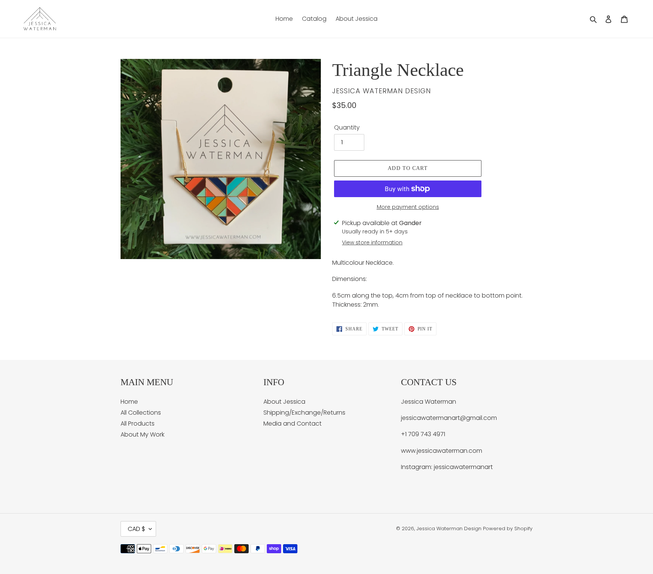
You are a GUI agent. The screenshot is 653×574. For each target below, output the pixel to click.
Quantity (347, 127)
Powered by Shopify (507, 528)
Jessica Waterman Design (448, 528)
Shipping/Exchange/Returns (304, 412)
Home (129, 401)
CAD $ (136, 529)
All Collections (141, 412)
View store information (372, 242)
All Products (138, 423)
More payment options (408, 207)
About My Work (142, 434)
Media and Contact (292, 423)
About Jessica (284, 401)
